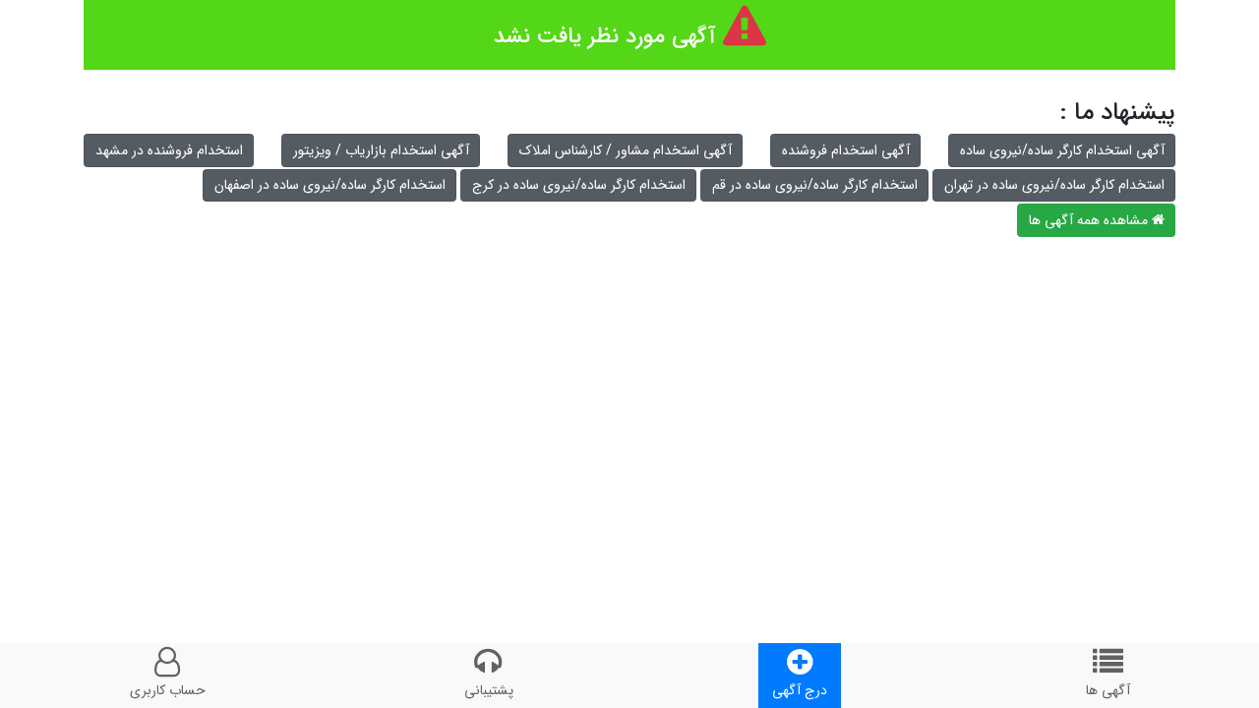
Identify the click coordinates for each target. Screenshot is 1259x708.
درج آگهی (799, 690)
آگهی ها (1108, 690)
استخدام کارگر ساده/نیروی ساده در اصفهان (330, 185)
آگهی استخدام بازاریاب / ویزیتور (381, 150)
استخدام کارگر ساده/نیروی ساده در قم (815, 185)
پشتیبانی (488, 690)
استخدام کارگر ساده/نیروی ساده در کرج (579, 185)
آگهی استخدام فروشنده (846, 150)
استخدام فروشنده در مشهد (169, 150)
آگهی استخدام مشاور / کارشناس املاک (625, 150)
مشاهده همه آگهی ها (1090, 220)
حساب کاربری (168, 690)
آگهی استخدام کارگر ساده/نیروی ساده (1062, 150)
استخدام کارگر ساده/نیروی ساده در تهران (1054, 185)
